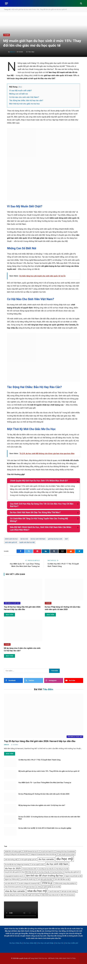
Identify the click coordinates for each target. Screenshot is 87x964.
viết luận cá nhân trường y (69, 891)
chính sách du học (11, 539)
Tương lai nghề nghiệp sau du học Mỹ (49, 886)
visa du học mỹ (37, 891)
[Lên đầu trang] (82, 960)
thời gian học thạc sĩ (29, 886)
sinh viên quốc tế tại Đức (45, 879)
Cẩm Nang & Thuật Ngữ (12, 603)
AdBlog (12, 52)
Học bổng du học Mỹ (62, 869)
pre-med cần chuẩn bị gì (28, 879)
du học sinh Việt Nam (38, 539)
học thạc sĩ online (57, 872)
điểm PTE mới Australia (67, 895)
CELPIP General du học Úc (31, 851)
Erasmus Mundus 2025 (29, 869)
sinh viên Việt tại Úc (10, 883)
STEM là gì (47, 883)
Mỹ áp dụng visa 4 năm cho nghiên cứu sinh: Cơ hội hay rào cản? (22, 649)
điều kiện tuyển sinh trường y (31, 895)
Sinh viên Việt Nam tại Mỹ (62, 879)
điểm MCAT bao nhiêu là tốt (50, 895)
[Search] (81, 3)
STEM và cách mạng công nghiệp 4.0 (65, 883)
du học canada (46, 859)
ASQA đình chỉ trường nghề (13, 851)
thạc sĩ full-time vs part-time (13, 886)
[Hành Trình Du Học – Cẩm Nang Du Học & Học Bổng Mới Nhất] (43, 3)
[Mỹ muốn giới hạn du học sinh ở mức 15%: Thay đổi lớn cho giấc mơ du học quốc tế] (10, 774)
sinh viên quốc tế (11, 542)
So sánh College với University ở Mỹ (29, 883)
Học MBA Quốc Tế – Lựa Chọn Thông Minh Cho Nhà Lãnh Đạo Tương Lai (44, 782)
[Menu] (6, 3)
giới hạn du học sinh (55, 539)
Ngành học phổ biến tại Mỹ (73, 876)
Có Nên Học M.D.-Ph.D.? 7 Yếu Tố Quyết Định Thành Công (39, 760)
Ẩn (20, 87)
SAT (66, 539)
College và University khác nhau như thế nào (43, 854)
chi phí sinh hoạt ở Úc (47, 851)
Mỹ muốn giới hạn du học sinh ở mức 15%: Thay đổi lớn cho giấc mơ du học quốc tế (48, 771)
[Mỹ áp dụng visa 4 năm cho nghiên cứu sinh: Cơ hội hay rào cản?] (23, 630)
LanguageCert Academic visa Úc (14, 876)
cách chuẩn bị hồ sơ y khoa (66, 854)
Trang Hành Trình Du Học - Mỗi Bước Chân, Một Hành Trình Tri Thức (53, 958)
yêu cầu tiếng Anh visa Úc (12, 895)
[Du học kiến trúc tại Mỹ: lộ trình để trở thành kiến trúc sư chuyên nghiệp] (10, 831)
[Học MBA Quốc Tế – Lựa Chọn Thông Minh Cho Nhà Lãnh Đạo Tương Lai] (10, 785)
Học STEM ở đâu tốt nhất (29, 872)
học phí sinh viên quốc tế (12, 872)
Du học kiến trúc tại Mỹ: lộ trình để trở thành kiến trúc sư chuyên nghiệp (44, 828)
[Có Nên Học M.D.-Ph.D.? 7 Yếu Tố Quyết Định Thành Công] (10, 763)
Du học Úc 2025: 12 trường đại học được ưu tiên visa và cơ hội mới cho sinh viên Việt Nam (49, 818)
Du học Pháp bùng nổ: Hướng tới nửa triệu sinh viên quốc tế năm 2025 (62, 608)
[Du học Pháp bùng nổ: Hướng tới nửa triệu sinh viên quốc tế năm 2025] (64, 589)
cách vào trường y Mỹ (11, 859)
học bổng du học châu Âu (46, 869)
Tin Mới (6, 34)
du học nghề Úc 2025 (38, 864)
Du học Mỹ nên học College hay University (17, 864)
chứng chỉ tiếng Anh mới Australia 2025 (16, 854)
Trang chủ (7, 9)
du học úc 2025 (13, 868)
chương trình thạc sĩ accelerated (65, 851)
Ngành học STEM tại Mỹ (12, 879)
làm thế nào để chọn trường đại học (44, 875)
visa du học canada (15, 891)
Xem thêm (9, 614)
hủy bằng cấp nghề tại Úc (72, 872)
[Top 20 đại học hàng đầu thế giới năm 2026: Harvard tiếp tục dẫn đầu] (23, 589)
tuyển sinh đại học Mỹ (27, 542)
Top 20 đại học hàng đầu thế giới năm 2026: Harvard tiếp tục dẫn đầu (22, 608)
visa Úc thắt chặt (54, 891)
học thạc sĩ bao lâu (44, 872)
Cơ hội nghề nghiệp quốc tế (28, 859)
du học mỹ (24, 539)
